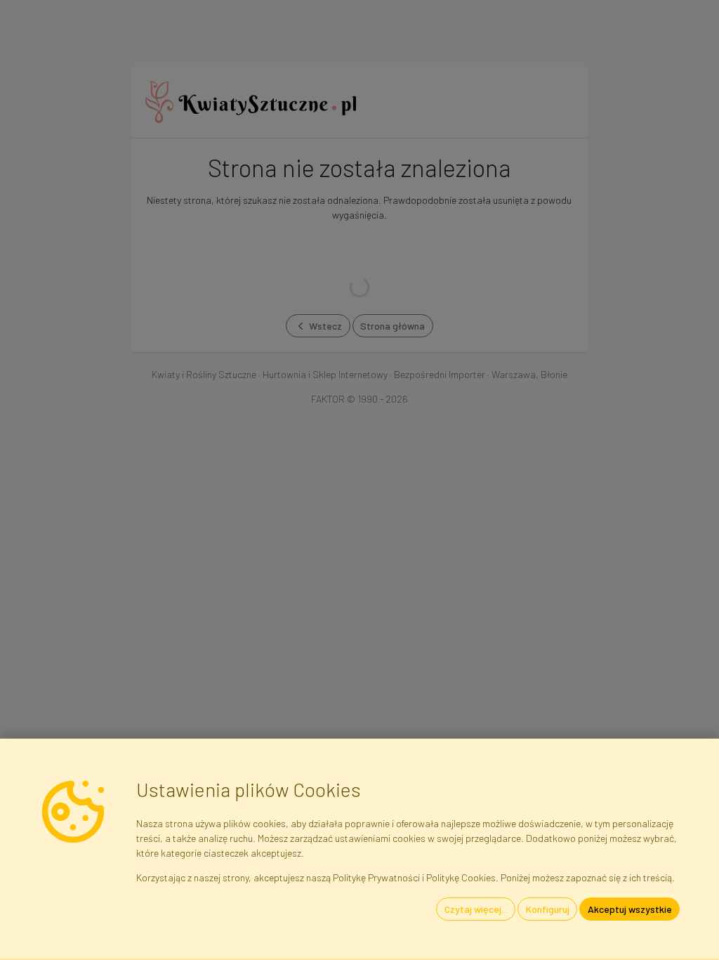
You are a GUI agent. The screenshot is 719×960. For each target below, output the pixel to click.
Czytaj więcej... (476, 909)
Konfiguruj (547, 909)
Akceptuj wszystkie (630, 909)
